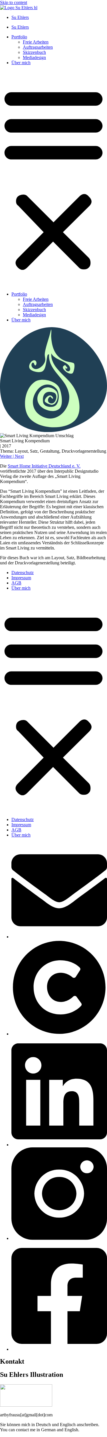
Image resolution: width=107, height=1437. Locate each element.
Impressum (21, 577)
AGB (16, 582)
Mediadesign (34, 57)
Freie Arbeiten (36, 42)
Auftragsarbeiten (38, 47)
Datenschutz (22, 572)
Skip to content (13, 2)
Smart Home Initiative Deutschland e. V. (44, 466)
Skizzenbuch (34, 52)
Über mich (21, 62)
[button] (53, 178)
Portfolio (19, 36)
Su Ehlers (20, 17)
